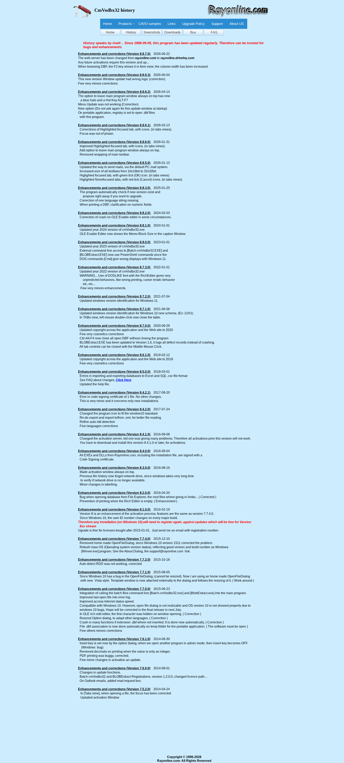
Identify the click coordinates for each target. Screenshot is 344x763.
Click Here (123, 380)
